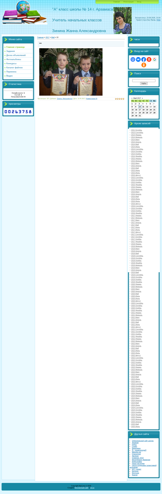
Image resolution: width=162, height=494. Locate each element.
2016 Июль (135, 201)
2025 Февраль (136, 419)
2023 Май (135, 377)
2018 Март (135, 249)
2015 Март (135, 163)
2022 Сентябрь (137, 358)
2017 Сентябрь (137, 234)
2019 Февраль (136, 265)
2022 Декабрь (136, 365)
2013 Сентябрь (137, 132)
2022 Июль (135, 353)
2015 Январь (136, 159)
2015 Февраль (136, 161)
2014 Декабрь (136, 156)
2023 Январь (136, 367)
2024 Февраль (136, 396)
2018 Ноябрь (136, 260)
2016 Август (136, 204)
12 (147, 107)
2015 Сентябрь (137, 177)
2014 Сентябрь (137, 149)
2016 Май (135, 196)
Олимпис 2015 (138, 458)
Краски (134, 475)
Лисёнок (135, 456)
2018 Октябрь (136, 258)
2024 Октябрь (136, 410)
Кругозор (135, 473)
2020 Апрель (136, 291)
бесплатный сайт (81, 488)
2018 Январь (136, 244)
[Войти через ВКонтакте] (138, 59)
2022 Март (135, 343)
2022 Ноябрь (136, 362)
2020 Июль (135, 298)
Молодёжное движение (141, 460)
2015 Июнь (135, 170)
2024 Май (135, 403)
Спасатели (136, 454)
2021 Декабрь (136, 336)
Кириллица (136, 448)
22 (133, 113)
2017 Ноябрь (136, 239)
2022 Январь (136, 339)
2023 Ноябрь (136, 389)
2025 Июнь (135, 426)
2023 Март (135, 372)
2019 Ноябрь (136, 279)
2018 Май (135, 253)
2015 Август (136, 175)
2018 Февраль (136, 246)
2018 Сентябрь (137, 256)
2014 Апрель (136, 142)
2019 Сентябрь (137, 275)
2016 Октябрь (136, 208)
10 (140, 107)
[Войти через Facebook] (143, 59)
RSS (158, 20)
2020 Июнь (135, 296)
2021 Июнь (135, 324)
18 (143, 110)
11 (143, 107)
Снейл (134, 446)
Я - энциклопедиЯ (139, 450)
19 (147, 110)
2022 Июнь (135, 351)
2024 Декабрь (136, 415)
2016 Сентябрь (137, 206)
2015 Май (135, 168)
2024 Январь (136, 393)
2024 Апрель (136, 400)
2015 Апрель (136, 166)
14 (154, 107)
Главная (116, 2)
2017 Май (135, 225)
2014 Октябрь (136, 151)
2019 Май (135, 272)
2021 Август (136, 327)
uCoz (92, 488)
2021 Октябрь (136, 332)
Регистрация (128, 2)
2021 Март (135, 317)
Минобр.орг (136, 452)
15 (133, 110)
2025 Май (135, 424)
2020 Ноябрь (136, 308)
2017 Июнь (135, 227)
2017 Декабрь (136, 241)
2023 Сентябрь (137, 384)
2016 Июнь (135, 199)
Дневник (135, 443)
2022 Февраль (136, 341)
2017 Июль (135, 230)
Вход (139, 2)
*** (40, 44)
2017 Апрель (136, 223)
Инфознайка (137, 462)
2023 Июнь (135, 379)
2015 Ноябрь (136, 182)
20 (151, 110)
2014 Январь (136, 135)
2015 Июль (135, 173)
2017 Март (135, 220)
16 (136, 110)
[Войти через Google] (154, 59)
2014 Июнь (135, 147)
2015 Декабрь (136, 185)
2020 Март (135, 289)
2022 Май (135, 348)
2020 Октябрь (136, 306)
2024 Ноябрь (136, 412)
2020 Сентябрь (137, 303)
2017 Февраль (136, 218)
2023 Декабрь (136, 391)
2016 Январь (136, 187)
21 (154, 110)
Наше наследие (138, 463)
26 (147, 113)
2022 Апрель (136, 346)
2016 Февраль (136, 189)
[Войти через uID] (133, 59)
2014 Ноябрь (136, 154)
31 (140, 116)
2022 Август (136, 355)
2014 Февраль (136, 137)
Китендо (135, 471)
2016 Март (135, 192)
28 (154, 113)
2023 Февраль (136, 370)
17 (140, 110)
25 (143, 113)
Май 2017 (137, 98)
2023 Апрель (136, 374)
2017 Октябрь (136, 237)
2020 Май (135, 294)
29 (133, 116)
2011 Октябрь (136, 130)
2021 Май (135, 322)
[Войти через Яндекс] (149, 59)
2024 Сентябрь (137, 407)
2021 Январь (136, 313)
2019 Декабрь (136, 282)
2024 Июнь (135, 405)
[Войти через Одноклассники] (143, 65)
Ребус (134, 444)
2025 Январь (136, 417)
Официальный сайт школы (143, 441)
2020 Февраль (136, 287)
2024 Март (135, 398)
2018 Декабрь (136, 263)
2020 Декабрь (136, 310)
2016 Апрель (136, 194)
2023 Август (136, 381)
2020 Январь (136, 284)
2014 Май (135, 144)
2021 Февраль (136, 315)
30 (136, 116)
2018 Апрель (136, 251)
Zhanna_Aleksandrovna (64, 98)
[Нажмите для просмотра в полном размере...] (71, 95)
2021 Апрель (136, 320)
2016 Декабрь (136, 213)
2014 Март (135, 140)
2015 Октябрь (136, 180)
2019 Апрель (136, 270)
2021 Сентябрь (137, 329)
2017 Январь (136, 215)
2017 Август (136, 232)
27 (151, 113)
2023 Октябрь (136, 386)
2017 (47, 37)
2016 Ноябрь (136, 211)
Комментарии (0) (91, 98)
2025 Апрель (136, 422)
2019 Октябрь (136, 277)
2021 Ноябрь (136, 334)
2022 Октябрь (136, 360)
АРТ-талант (136, 469)
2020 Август (136, 301)
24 (140, 113)
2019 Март (135, 268)
